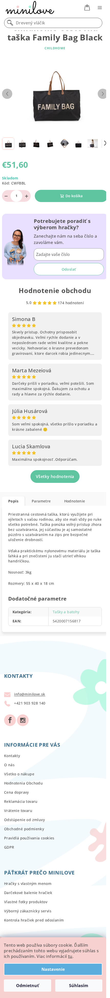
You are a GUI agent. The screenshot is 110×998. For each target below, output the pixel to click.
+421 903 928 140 (29, 703)
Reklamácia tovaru (21, 801)
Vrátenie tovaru (18, 810)
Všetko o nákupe (19, 774)
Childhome (55, 48)
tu (70, 956)
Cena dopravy (16, 792)
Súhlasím (78, 985)
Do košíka (74, 195)
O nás (9, 764)
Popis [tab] (13, 501)
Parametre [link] (41, 501)
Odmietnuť (27, 985)
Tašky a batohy (66, 611)
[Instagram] (23, 720)
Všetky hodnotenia (55, 476)
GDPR (9, 847)
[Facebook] (10, 720)
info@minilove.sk (29, 694)
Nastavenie (53, 969)
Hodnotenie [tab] (74, 501)
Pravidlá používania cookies (29, 838)
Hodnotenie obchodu (55, 290)
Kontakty (12, 755)
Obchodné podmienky (24, 828)
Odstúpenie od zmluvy (24, 819)
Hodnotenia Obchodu (23, 783)
